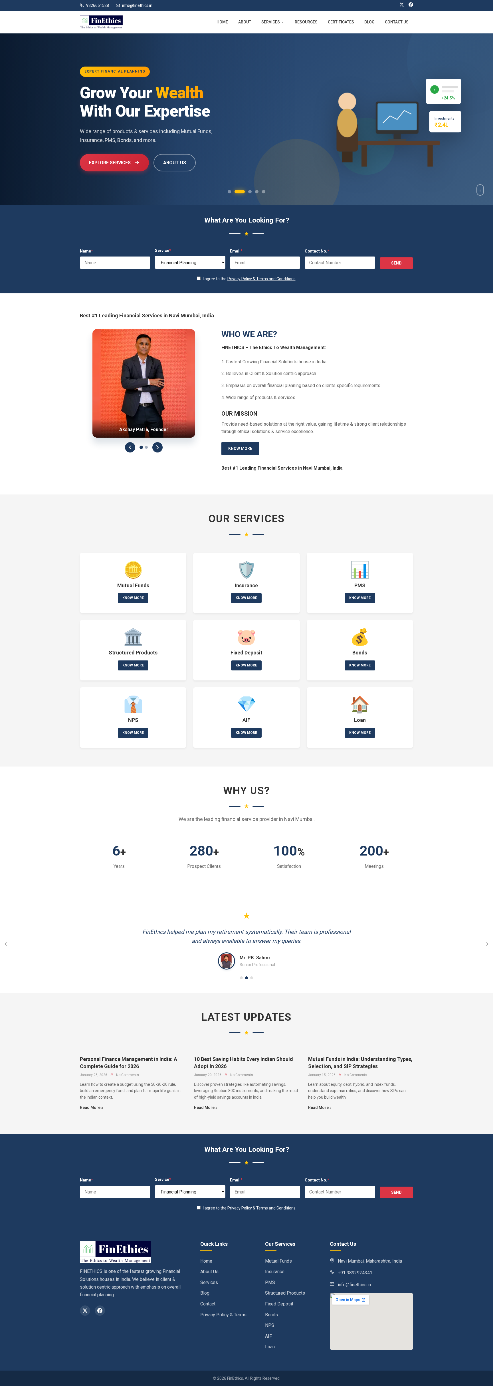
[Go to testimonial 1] (241, 977)
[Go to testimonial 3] (251, 977)
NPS (269, 1325)
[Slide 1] (141, 447)
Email (236, 251)
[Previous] (130, 447)
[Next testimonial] (487, 944)
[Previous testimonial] (5, 944)
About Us (103, 162)
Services (209, 1282)
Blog (204, 1293)
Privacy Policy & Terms (223, 1314)
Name (86, 251)
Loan (270, 1346)
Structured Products (285, 1293)
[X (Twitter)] (401, 5)
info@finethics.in (137, 5)
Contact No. (317, 251)
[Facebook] (411, 5)
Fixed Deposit (279, 1304)
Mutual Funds (278, 1261)
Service (163, 250)
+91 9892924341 (355, 1272)
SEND (396, 263)
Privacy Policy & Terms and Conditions (261, 279)
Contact (207, 1304)
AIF (268, 1336)
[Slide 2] (146, 447)
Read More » (91, 1107)
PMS (270, 1282)
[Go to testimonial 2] (246, 977)
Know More (240, 448)
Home (206, 1261)
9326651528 (97, 5)
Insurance (274, 1271)
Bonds (271, 1314)
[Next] (157, 447)
